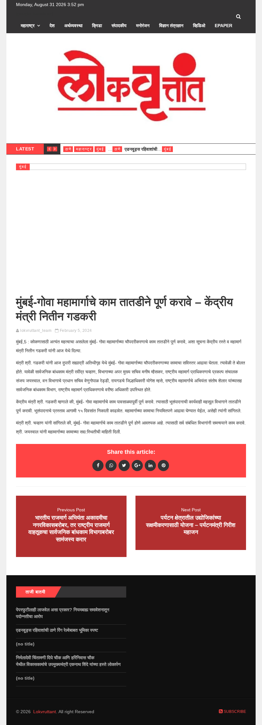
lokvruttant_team (35, 330)
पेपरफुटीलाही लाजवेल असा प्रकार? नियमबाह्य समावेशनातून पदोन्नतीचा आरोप (62, 613)
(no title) (25, 643)
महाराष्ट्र (28, 25)
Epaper (223, 25)
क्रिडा (97, 25)
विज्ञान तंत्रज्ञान (171, 25)
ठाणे (68, 149)
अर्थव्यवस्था (73, 25)
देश (52, 25)
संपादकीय (119, 25)
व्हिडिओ (199, 25)
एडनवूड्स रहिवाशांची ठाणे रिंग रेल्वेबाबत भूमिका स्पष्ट (57, 630)
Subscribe (234, 711)
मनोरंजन (143, 25)
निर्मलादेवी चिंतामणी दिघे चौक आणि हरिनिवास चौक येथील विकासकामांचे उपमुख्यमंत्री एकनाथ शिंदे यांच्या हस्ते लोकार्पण (69, 661)
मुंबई (100, 149)
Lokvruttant (44, 711)
